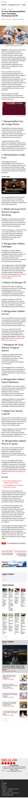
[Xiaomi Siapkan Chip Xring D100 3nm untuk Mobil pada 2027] (14, 655)
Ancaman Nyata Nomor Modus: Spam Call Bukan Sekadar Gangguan (21, 554)
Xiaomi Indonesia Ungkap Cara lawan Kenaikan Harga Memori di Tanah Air (4, 625)
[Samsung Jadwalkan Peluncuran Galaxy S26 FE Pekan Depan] (11, 615)
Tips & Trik (10, 9)
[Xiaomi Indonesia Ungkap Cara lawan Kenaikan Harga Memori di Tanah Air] (4, 615)
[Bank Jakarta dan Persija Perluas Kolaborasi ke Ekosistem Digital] (23, 590)
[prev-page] (3, 580)
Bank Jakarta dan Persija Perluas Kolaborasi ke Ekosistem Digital (23, 599)
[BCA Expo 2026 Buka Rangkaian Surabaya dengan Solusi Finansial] (23, 687)
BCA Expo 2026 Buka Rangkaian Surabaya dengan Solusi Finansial (9, 685)
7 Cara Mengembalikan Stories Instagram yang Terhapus (12, 481)
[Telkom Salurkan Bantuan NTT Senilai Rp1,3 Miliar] (17, 590)
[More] (17, 22)
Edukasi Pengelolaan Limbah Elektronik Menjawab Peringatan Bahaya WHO (23, 625)
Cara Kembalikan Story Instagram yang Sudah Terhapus (13, 486)
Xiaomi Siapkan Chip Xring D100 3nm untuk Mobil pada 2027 (13, 668)
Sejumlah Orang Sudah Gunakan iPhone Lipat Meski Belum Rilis (4, 599)
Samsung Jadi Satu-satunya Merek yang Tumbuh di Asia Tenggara (9, 694)
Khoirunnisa (8, 19)
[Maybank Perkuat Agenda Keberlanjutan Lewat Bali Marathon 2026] (23, 704)
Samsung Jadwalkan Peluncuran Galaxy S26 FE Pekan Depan (11, 624)
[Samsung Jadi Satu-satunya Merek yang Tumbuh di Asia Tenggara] (23, 695)
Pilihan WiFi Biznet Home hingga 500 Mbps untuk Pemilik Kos (9, 676)
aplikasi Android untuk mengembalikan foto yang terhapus (14, 276)
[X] (6, 22)
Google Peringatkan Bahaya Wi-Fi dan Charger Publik (7, 554)
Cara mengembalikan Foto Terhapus (16, 543)
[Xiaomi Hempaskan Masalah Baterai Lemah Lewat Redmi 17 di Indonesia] (17, 615)
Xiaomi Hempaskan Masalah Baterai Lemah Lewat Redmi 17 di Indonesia (17, 625)
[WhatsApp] (10, 22)
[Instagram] (5, 763)
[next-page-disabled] (6, 580)
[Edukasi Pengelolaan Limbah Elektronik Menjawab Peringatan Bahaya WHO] (23, 615)
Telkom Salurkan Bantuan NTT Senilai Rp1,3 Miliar (17, 598)
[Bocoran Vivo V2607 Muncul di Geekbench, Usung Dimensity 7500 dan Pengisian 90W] (11, 590)
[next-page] (6, 637)
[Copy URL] (13, 22)
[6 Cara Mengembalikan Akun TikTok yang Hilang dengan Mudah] (23, 713)
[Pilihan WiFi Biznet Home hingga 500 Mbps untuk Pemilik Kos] (23, 677)
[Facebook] (3, 22)
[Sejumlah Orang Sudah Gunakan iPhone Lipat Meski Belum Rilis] (4, 590)
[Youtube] (14, 763)
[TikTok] (8, 763)
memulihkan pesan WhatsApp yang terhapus (13, 339)
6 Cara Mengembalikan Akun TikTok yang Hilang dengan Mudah (10, 712)
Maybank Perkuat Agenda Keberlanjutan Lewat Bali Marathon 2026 (9, 703)
